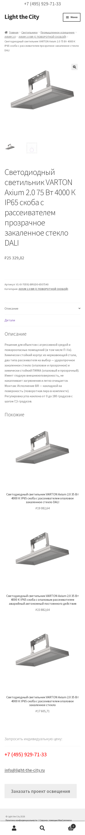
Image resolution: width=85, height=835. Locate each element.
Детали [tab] (10, 320)
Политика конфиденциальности (21, 820)
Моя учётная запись (14, 828)
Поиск (42, 828)
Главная (13, 32)
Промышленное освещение (58, 32)
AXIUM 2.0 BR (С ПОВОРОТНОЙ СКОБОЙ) (42, 37)
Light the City (22, 17)
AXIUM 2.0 (10, 37)
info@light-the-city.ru (25, 770)
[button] (74, 67)
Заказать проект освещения (40, 791)
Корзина (65, 825)
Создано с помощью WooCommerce (55, 820)
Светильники (29, 32)
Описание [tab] (11, 308)
